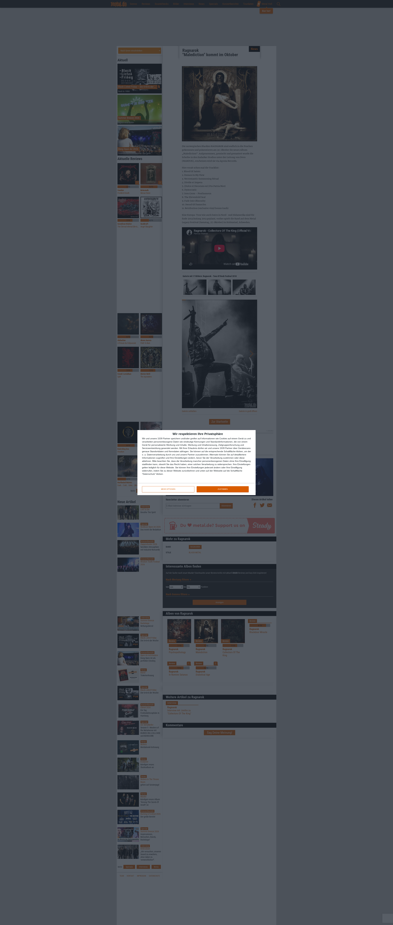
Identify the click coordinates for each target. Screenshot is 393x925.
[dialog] (196, 462)
